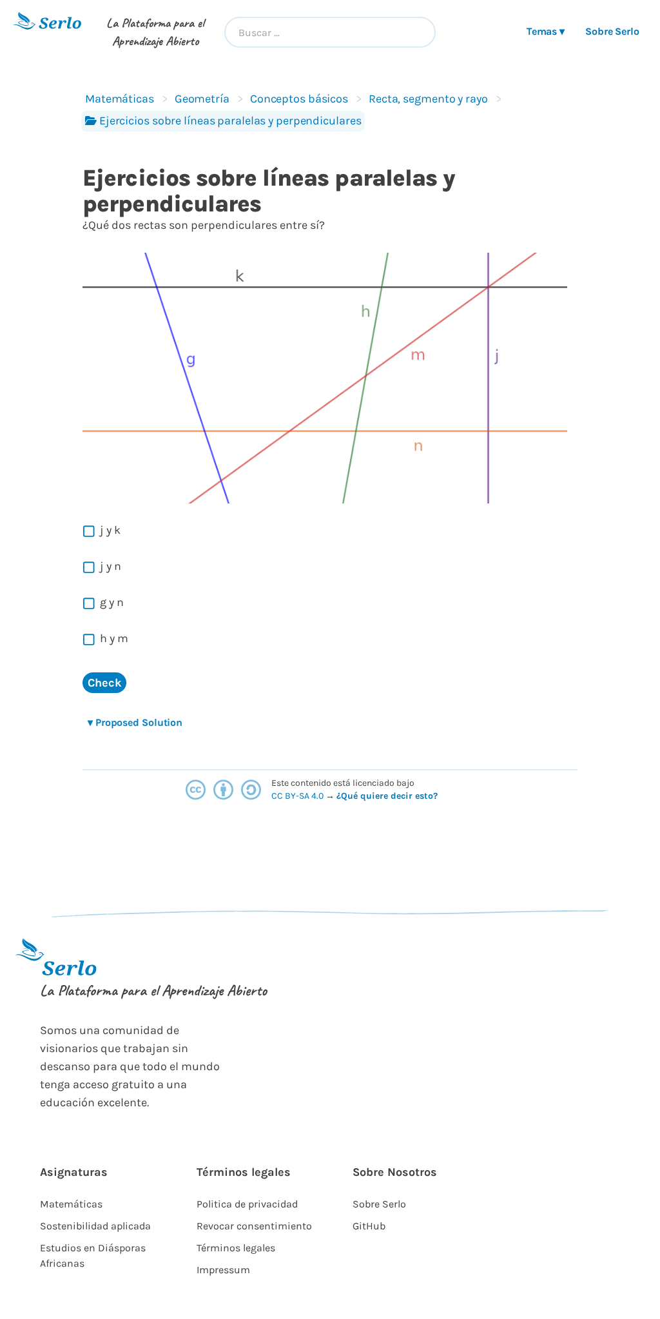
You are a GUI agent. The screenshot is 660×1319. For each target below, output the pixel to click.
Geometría (202, 99)
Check (104, 683)
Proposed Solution (135, 722)
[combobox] (330, 32)
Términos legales (236, 1248)
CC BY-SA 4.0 (298, 795)
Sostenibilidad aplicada (95, 1226)
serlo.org (457, 795)
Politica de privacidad (247, 1204)
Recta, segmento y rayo (428, 99)
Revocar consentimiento (254, 1226)
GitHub (369, 1226)
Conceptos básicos (299, 99)
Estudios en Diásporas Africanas (93, 1255)
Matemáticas (119, 99)
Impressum (223, 1270)
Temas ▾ (546, 31)
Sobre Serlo (612, 31)
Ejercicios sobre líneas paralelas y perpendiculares (230, 120)
